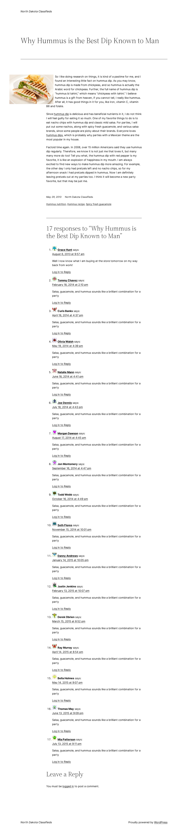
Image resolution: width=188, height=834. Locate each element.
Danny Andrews (68, 555)
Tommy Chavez (68, 280)
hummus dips (54, 135)
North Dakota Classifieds (36, 11)
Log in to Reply (61, 272)
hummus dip (61, 114)
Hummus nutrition (56, 204)
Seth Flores (65, 525)
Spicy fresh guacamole (98, 204)
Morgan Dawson (68, 433)
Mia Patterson (66, 739)
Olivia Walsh (65, 341)
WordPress (160, 822)
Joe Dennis (65, 402)
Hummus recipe (76, 204)
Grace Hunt (65, 249)
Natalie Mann (66, 372)
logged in (68, 786)
